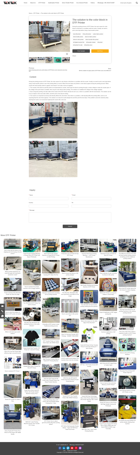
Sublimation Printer (53, 2)
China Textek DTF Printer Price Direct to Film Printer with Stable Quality (12, 432)
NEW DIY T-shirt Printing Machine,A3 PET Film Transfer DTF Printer (32, 423)
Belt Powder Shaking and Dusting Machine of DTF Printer (89, 286)
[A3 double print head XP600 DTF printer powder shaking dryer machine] (127, 407)
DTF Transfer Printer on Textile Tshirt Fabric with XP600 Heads (51, 341)
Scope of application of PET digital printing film (108, 313)
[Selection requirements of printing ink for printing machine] (51, 284)
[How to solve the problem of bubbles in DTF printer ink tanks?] (13, 304)
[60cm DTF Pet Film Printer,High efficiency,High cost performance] (13, 343)
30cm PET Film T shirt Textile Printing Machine (89, 430)
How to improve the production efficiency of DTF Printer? (108, 383)
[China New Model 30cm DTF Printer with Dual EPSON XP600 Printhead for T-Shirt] (51, 391)
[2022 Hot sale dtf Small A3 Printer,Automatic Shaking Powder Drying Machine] (70, 370)
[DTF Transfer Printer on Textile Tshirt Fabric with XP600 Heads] (51, 334)
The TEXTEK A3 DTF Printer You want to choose (31, 303)
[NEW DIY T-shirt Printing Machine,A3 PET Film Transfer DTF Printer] (32, 408)
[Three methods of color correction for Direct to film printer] (108, 265)
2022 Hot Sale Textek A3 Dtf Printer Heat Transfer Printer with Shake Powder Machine (50, 380)
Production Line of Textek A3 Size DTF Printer (70, 254)
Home (25, 2)
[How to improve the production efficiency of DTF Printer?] (108, 375)
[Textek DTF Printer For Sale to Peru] (13, 386)
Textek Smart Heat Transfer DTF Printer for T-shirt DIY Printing (31, 348)
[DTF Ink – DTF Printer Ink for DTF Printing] (89, 357)
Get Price (100, 51)
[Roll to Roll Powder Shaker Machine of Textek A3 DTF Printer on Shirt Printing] (51, 245)
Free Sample (81, 51)
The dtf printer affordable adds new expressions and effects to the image (70, 294)
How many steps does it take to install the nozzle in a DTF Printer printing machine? (127, 333)
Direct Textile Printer (68, 2)
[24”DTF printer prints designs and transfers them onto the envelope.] (70, 348)
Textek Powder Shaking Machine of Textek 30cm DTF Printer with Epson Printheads (31, 255)
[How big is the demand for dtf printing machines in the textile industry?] (32, 314)
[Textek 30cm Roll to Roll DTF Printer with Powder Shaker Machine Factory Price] (32, 380)
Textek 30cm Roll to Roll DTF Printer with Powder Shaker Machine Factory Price (31, 392)
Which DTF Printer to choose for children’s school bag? (108, 293)
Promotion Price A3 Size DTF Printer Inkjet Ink (127, 371)
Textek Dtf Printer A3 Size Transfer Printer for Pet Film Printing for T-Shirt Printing (89, 346)
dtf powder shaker (91, 42)
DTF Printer (41, 2)
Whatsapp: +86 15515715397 (106, 2)
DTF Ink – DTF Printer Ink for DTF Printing (89, 365)
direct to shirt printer (78, 39)
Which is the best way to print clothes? (12, 332)
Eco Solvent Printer (82, 2)
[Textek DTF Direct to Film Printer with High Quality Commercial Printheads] (108, 394)
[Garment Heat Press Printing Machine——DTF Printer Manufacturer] (89, 245)
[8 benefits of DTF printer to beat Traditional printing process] (51, 310)
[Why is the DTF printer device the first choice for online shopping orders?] (127, 274)
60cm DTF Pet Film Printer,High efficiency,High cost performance (12, 352)
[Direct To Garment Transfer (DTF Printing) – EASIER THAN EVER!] (70, 326)
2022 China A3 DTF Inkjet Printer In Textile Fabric (108, 364)
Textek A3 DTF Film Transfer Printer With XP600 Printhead (70, 396)
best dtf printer (77, 34)
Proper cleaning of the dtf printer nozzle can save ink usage (12, 293)
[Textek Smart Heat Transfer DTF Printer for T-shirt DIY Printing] (32, 338)
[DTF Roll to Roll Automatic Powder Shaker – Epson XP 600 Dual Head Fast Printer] (70, 413)
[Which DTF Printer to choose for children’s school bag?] (108, 284)
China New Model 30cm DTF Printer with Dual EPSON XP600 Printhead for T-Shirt (51, 401)
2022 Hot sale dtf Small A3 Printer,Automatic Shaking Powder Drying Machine (70, 379)
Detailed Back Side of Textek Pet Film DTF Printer (31, 367)
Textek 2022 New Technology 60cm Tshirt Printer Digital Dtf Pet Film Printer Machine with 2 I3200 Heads (89, 399)
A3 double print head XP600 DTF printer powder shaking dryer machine (127, 422)
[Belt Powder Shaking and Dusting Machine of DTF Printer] (89, 272)
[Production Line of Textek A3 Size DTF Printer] (70, 245)
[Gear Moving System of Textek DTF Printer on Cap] (127, 382)
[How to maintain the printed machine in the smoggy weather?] (32, 272)
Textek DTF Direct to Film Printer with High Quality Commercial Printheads (108, 404)
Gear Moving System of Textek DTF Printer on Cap (127, 391)
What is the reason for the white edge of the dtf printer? (89, 321)
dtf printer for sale (77, 45)
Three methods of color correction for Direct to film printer (108, 274)
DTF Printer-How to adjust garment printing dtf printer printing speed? (51, 422)
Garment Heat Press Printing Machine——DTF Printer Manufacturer (89, 255)
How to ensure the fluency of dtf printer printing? (70, 274)
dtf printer (100, 42)
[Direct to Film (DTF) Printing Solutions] (127, 344)
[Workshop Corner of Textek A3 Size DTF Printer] (108, 245)
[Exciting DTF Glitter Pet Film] (51, 266)
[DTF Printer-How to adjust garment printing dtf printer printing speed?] (51, 413)
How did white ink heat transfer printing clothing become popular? (89, 305)
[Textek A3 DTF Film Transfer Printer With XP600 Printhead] (70, 389)
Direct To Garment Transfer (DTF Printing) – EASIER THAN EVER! (70, 335)
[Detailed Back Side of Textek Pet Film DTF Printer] (32, 359)
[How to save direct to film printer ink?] (70, 305)
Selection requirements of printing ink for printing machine (51, 293)
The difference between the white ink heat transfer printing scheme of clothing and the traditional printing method (127, 256)
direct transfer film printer (92, 39)
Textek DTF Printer (72, 450)
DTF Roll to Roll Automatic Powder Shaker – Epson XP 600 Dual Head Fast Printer (70, 427)
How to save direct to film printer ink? (70, 314)
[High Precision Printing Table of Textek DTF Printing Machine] (51, 352)
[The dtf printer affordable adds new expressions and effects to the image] (70, 284)
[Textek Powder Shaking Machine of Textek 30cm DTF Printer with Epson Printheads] (32, 245)
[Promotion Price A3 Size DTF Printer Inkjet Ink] (127, 363)
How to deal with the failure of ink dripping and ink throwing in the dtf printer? (12, 252)
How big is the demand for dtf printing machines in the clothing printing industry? (127, 311)
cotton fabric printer (98, 34)
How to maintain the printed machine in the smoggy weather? (31, 287)
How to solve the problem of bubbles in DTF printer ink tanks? (12, 313)
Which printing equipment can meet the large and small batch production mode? (13, 273)
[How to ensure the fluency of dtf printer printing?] (70, 265)
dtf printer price (88, 45)
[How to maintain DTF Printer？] (13, 363)
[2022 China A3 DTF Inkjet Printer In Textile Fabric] (108, 349)
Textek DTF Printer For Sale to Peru (12, 400)
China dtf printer (87, 34)
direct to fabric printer (90, 36)
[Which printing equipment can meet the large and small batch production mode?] (13, 263)
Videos (93, 2)
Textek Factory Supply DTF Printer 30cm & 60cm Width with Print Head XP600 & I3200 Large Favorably (108, 426)
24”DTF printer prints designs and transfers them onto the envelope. (70, 359)
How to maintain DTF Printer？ (12, 371)
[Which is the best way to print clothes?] (13, 323)
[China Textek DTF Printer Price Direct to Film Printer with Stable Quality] (13, 416)
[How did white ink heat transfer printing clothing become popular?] (89, 296)
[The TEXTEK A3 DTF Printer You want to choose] (32, 296)
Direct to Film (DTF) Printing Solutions (127, 353)
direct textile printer (78, 36)
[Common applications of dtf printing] (108, 323)
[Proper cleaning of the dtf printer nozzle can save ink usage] (13, 284)
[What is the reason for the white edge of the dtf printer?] (89, 315)
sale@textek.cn (64, 444)
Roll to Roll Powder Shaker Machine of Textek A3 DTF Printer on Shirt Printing (51, 255)
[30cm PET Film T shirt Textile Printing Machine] (89, 416)
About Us (33, 2)
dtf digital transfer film (78, 42)
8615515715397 (79, 444)
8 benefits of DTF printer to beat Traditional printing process (51, 325)
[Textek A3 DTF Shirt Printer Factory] (10, 3)
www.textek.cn (39, 54)
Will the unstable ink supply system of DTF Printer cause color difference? (95, 70)
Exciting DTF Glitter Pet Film (51, 274)
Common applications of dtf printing (108, 332)
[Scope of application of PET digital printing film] (108, 304)
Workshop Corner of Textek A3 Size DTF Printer (108, 254)
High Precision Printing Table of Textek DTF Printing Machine (51, 359)
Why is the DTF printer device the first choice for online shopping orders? (127, 290)
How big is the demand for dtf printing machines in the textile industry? (32, 324)
